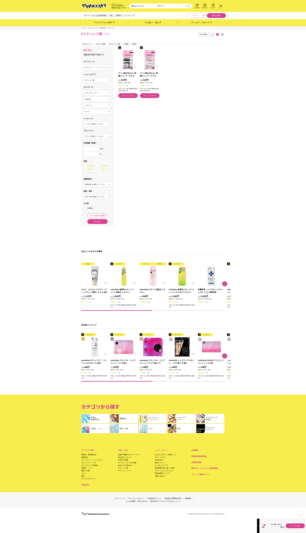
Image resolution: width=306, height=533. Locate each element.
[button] (224, 283)
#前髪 (126, 44)
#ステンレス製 (114, 44)
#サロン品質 (100, 44)
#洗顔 (134, 44)
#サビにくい (87, 44)
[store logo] (94, 6)
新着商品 (90, 208)
